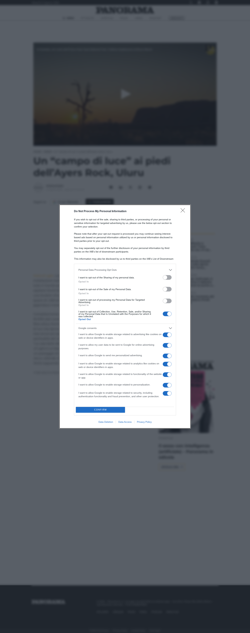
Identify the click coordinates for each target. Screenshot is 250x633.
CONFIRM (100, 409)
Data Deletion (105, 422)
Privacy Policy (144, 422)
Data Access (125, 422)
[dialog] (125, 316)
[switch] (167, 277)
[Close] (184, 211)
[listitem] (125, 270)
